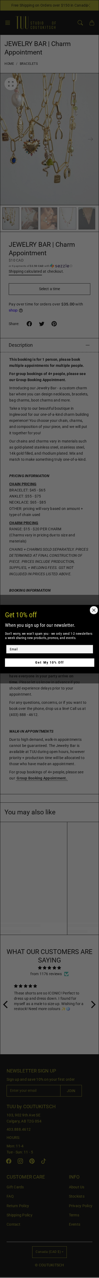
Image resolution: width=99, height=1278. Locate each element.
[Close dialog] (93, 610)
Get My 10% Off (49, 662)
